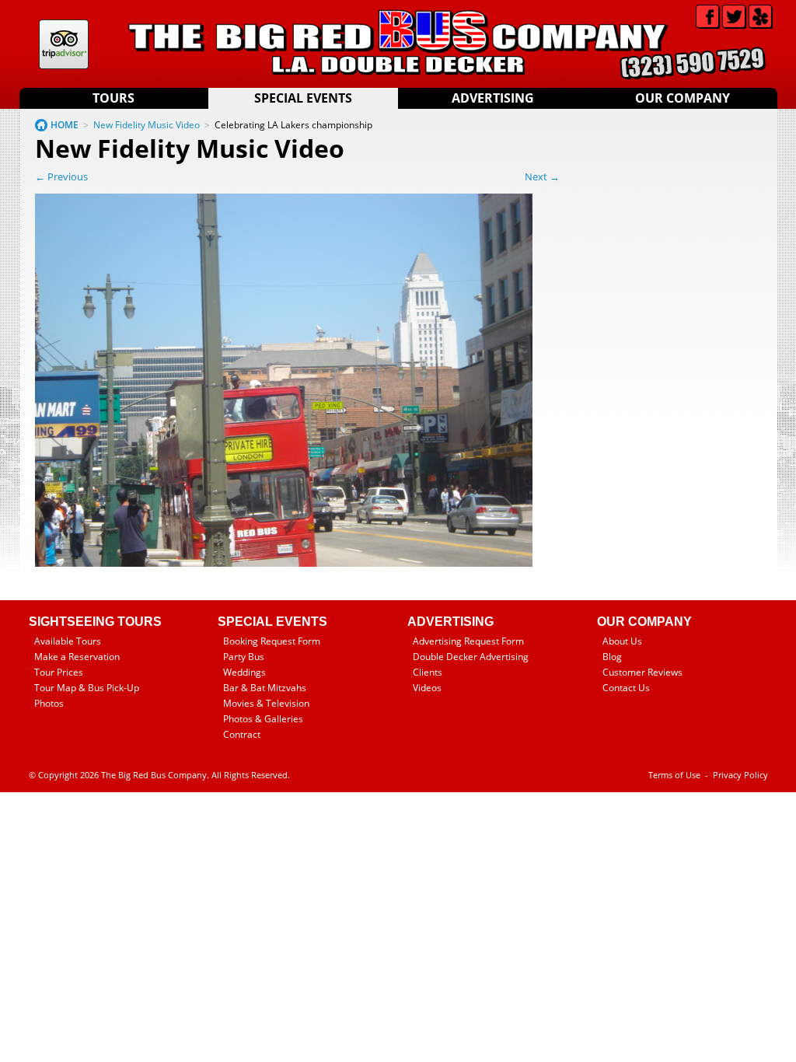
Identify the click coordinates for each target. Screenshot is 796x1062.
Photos (49, 703)
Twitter (734, 17)
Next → (542, 176)
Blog (612, 656)
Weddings (244, 672)
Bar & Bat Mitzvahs (264, 687)
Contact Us (626, 687)
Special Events (303, 98)
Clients (427, 672)
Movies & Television (266, 703)
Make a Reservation (77, 656)
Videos (427, 687)
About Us (622, 641)
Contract (241, 734)
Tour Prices (58, 672)
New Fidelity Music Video (146, 124)
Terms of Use (674, 775)
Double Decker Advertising (471, 656)
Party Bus (243, 656)
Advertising (493, 98)
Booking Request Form (271, 641)
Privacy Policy (740, 775)
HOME (65, 124)
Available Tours (67, 641)
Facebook (708, 17)
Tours (113, 98)
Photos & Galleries (263, 718)
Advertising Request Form (468, 641)
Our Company (682, 98)
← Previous (61, 176)
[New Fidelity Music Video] (283, 563)
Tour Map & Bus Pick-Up (86, 687)
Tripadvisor (64, 44)
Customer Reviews (642, 672)
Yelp (761, 17)
